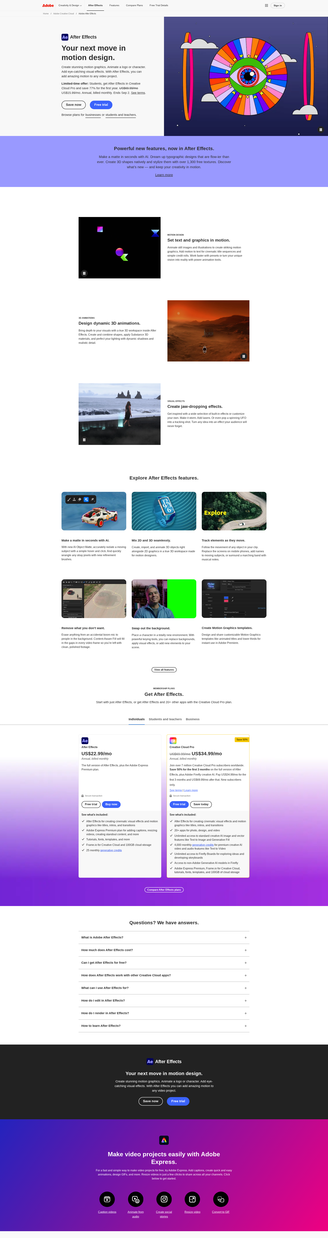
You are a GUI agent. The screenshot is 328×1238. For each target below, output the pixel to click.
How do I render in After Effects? (105, 1013)
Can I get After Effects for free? (104, 962)
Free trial (101, 104)
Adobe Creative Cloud (63, 13)
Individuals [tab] (137, 719)
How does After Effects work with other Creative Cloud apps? (126, 975)
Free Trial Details (159, 5)
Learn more (164, 175)
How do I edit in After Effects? (103, 1000)
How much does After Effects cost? (107, 950)
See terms (138, 93)
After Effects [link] (95, 5)
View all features (164, 669)
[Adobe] (48, 5)
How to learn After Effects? (101, 1025)
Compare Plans (134, 5)
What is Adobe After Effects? (102, 937)
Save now (73, 104)
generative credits (111, 850)
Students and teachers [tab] (165, 719)
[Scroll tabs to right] (325, 719)
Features (114, 5)
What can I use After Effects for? (105, 988)
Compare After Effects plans (164, 889)
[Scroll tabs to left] (2, 719)
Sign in (278, 5)
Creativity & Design (69, 5)
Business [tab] (193, 719)
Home (46, 13)
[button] (266, 5)
